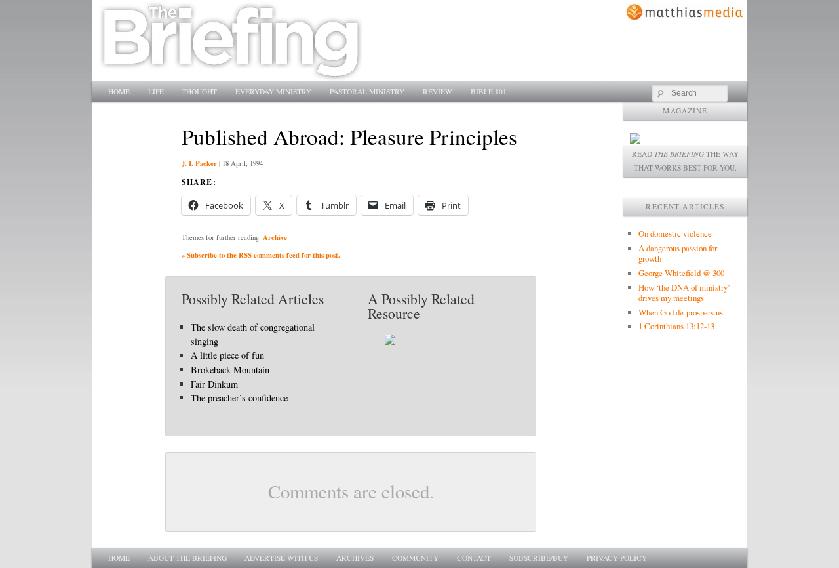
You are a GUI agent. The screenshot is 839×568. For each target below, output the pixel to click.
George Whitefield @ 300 (681, 273)
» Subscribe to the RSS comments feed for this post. (261, 255)
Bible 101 (489, 91)
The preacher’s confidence (239, 398)
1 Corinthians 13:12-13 (676, 326)
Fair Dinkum (214, 384)
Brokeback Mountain (230, 369)
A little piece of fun (227, 355)
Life (156, 91)
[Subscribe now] (635, 140)
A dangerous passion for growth (677, 253)
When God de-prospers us (680, 312)
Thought (199, 91)
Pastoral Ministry (367, 91)
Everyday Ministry (273, 91)
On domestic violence (675, 233)
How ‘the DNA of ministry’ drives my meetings (684, 292)
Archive (275, 237)
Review (437, 91)
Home (119, 91)
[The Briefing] (231, 74)
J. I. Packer (199, 163)
